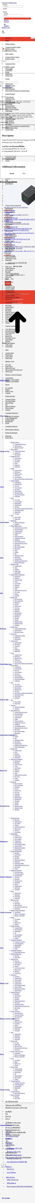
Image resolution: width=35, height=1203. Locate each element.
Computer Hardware (11, 413)
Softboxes (17, 771)
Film (12, 700)
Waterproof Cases (19, 808)
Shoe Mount (17, 557)
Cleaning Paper (18, 842)
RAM (16, 948)
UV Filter (17, 698)
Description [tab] (5, 128)
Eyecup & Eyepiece (19, 874)
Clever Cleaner (18, 839)
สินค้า (7, 40)
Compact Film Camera (20, 451)
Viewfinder (8, 346)
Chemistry (17, 524)
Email (7, 279)
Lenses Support (10, 94)
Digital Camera (10, 44)
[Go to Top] (17, 339)
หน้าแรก (8, 38)
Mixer (16, 735)
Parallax (16, 736)
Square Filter (18, 696)
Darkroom (13, 520)
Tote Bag (17, 802)
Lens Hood (17, 489)
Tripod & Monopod (11, 302)
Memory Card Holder (12, 381)
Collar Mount (18, 667)
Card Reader (17, 912)
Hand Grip (17, 879)
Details (13, 210)
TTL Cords (17, 592)
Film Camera (9, 54)
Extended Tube (18, 484)
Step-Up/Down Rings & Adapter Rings (17, 91)
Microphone (17, 733)
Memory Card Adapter (20, 914)
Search (5, 4)
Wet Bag (16, 804)
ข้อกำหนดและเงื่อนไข (17, 303)
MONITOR (17, 947)
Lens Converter (18, 487)
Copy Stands (18, 768)
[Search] (2, 63)
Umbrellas (17, 595)
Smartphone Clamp (19, 555)
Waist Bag (8, 260)
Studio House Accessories (21, 590)
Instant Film (17, 453)
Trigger (16, 594)
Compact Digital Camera (20, 628)
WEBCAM (8, 75)
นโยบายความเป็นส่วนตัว (17, 299)
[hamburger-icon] (33, 38)
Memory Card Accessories (18, 910)
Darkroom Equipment (20, 522)
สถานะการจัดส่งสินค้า (12, 1127)
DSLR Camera (18, 630)
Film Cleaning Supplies (20, 844)
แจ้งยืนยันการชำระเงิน (13, 1123)
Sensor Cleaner (10, 299)
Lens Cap (17, 486)
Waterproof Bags (18, 806)
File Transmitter (18, 875)
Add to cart (14, 218)
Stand (16, 773)
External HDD (18, 945)
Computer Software (16, 950)
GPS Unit (17, 877)
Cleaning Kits (18, 841)
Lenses (7, 79)
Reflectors (17, 769)
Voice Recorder (18, 559)
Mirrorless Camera (11, 51)
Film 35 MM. (18, 701)
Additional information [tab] (9, 159)
